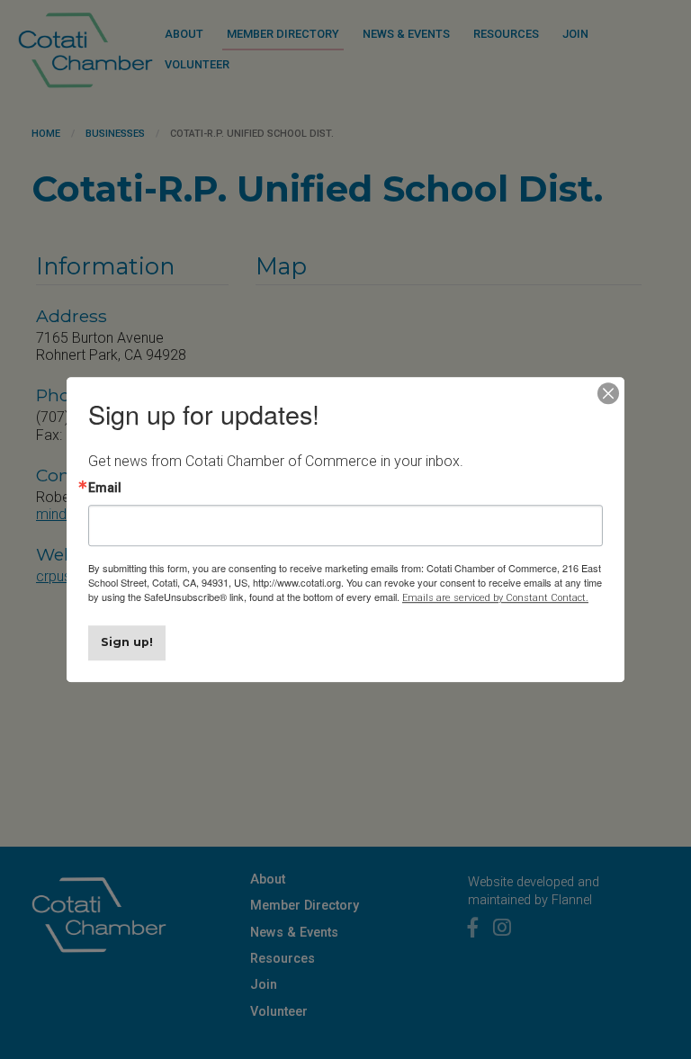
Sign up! (127, 642)
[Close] (608, 393)
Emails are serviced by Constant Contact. (495, 598)
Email (104, 487)
